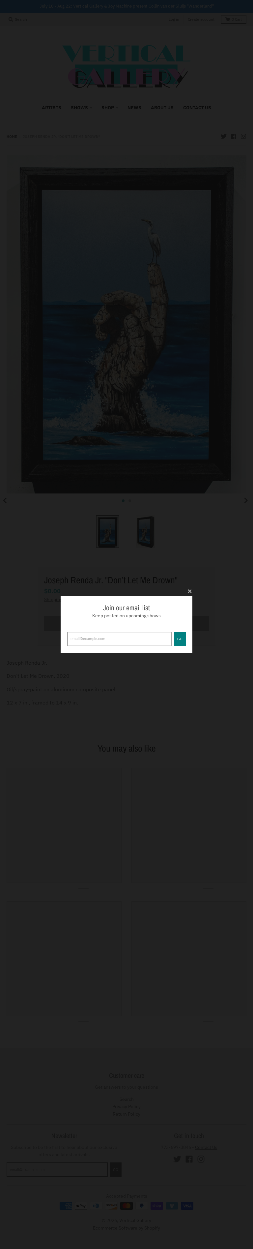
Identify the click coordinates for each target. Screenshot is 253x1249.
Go (180, 639)
